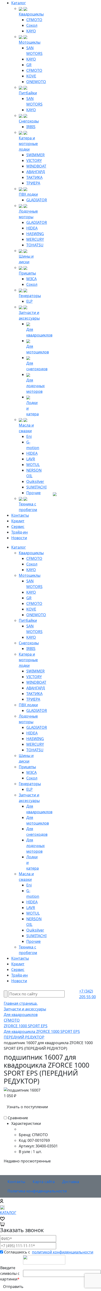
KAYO (31, 31)
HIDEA (32, 228)
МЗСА (31, 278)
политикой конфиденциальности (62, 1252)
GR (28, 64)
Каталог (18, 2)
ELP (29, 301)
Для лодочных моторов (35, 386)
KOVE (31, 76)
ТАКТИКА (34, 177)
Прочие (33, 492)
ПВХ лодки (28, 194)
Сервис (17, 526)
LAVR (30, 459)
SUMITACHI (36, 487)
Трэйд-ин (19, 532)
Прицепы (27, 273)
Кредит (17, 520)
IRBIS (30, 126)
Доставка (70, 1181)
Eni (29, 436)
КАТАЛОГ (8, 1212)
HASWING (35, 233)
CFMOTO (34, 19)
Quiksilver (35, 481)
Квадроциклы (31, 14)
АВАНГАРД (35, 171)
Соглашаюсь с (48, 1252)
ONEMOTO (36, 81)
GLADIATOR (36, 199)
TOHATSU (34, 245)
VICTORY (34, 160)
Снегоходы (29, 121)
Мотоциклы (29, 42)
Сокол (31, 25)
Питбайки (28, 92)
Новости (19, 537)
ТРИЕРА (33, 183)
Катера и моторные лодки (28, 143)
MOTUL (33, 464)
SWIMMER (35, 154)
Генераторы (30, 295)
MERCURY (35, 239)
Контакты (20, 515)
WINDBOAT (36, 166)
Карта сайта (44, 1181)
